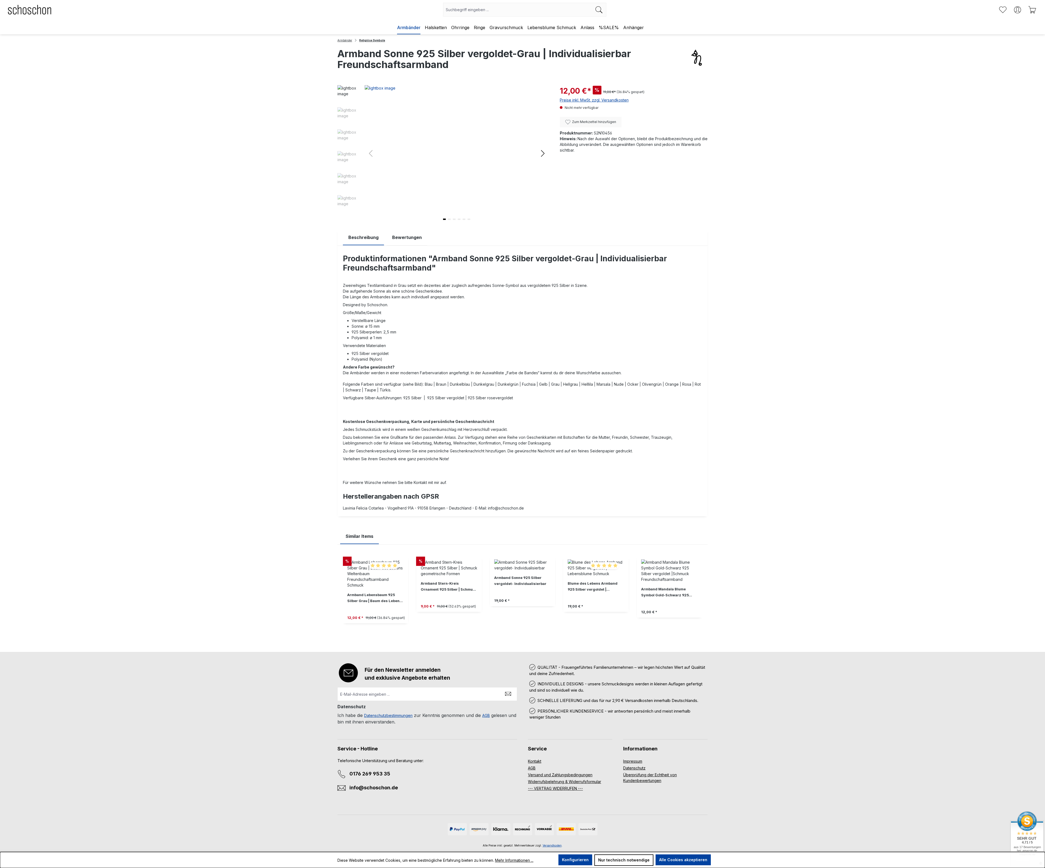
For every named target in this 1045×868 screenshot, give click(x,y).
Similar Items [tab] (359, 536)
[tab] (363, 237)
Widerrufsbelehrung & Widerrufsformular (564, 781)
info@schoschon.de (373, 787)
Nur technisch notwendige (624, 860)
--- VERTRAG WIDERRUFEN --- (555, 788)
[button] (543, 153)
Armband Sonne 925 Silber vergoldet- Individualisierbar (520, 581)
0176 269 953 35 (369, 774)
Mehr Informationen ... (514, 860)
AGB (486, 715)
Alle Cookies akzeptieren (683, 859)
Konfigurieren (575, 859)
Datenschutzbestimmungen (388, 715)
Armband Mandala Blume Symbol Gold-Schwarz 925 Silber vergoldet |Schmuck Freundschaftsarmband (665, 592)
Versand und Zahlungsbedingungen (560, 774)
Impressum (632, 761)
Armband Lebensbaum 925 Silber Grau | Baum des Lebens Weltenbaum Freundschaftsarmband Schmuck (374, 598)
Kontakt (534, 761)
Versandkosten (552, 845)
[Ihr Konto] (1017, 10)
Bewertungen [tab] (407, 237)
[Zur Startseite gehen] (29, 9)
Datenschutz (634, 768)
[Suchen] (599, 10)
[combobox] (517, 10)
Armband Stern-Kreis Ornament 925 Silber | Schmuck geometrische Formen (449, 587)
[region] (522, 594)
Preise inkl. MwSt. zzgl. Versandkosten (594, 100)
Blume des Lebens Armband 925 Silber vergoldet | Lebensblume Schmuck (592, 587)
